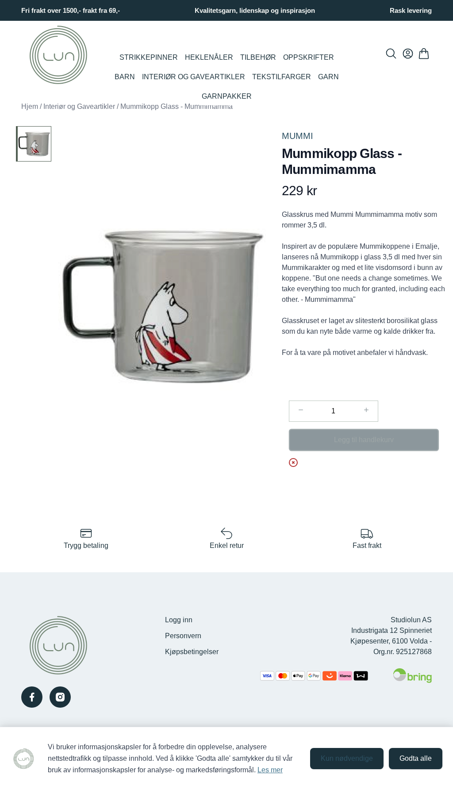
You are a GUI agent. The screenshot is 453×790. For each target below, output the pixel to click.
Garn (328, 77)
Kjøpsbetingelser (192, 651)
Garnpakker (227, 96)
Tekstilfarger (281, 77)
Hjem (29, 106)
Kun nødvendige (347, 758)
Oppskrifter (308, 57)
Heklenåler (209, 57)
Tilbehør (258, 57)
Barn (125, 77)
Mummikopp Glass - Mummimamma (176, 106)
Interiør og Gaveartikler (193, 77)
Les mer (270, 770)
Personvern (183, 636)
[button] (163, 306)
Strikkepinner (148, 57)
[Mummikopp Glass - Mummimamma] (33, 144)
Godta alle (415, 758)
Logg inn (178, 620)
